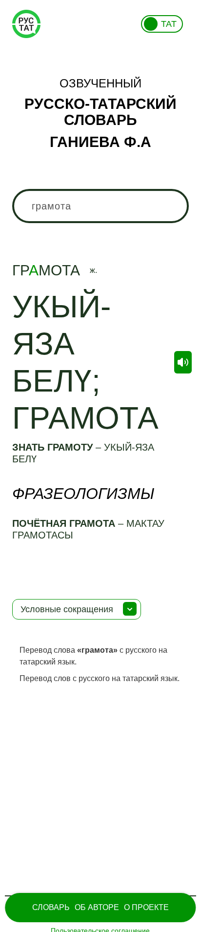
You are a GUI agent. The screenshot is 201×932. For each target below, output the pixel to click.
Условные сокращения (66, 609)
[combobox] (100, 206)
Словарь (51, 907)
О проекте (146, 907)
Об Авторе (97, 907)
